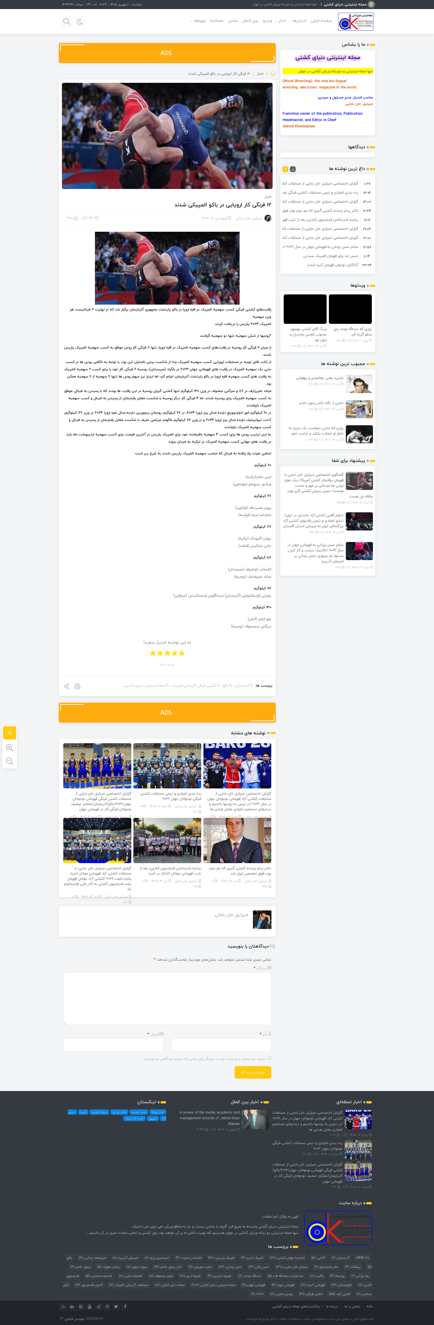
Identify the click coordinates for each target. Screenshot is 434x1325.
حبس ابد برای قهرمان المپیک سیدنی (330, 256)
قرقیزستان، (341, 1285)
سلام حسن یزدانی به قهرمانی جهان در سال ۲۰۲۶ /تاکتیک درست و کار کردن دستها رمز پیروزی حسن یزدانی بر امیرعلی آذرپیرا (315, 553)
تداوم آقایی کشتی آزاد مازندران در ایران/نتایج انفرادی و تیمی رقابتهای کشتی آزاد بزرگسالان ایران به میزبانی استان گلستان (313, 520)
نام (263, 1034)
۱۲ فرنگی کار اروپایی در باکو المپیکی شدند (223, 204)
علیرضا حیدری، (219, 1276)
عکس (233, 20)
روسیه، (337, 1276)
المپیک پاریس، (221, 1258)
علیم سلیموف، (161, 1276)
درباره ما (332, 1306)
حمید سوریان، (200, 1267)
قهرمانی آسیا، (313, 1285)
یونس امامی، (281, 1294)
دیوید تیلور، (136, 1267)
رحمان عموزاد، (108, 1267)
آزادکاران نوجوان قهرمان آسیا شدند (332, 265)
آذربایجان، (242, 685)
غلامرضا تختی (130, 1276)
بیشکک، (353, 1267)
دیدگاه (260, 968)
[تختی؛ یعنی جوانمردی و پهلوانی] (359, 383)
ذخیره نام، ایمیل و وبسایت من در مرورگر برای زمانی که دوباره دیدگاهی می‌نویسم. (205, 1058)
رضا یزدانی (360, 1276)
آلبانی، (318, 1258)
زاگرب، (316, 1276)
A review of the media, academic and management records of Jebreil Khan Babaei (210, 1118)
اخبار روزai (158, 1112)
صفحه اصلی (321, 20)
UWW (362, 1258)
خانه (370, 1306)
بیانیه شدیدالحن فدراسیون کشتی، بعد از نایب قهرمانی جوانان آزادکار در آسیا (170, 870)
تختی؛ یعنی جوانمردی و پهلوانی (320, 378)
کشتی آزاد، (339, 1294)
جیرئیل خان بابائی (249, 218)
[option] (328, 183)
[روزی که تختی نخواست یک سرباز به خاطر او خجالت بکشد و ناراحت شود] (359, 434)
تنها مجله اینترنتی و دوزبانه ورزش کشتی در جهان (285, 4)
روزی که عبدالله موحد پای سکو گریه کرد (353, 331)
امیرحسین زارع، (157, 1258)
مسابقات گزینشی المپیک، (128, 1285)
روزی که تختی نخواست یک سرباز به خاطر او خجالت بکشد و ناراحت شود (316, 431)
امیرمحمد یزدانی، (92, 1258)
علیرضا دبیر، (190, 1276)
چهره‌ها (200, 20)
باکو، (225, 685)
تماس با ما (352, 1306)
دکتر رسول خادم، (168, 1267)
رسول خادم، (81, 1267)
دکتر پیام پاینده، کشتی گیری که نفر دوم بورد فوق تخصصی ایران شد (240, 870)
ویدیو (267, 20)
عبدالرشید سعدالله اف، (285, 1276)
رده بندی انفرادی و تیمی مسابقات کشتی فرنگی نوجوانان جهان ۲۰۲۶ (170, 796)
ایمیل (152, 1034)
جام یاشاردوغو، (326, 1267)
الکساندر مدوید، (189, 1258)
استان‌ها (299, 20)
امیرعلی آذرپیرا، (125, 1258)
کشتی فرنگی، (310, 1294)
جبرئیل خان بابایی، (292, 1267)
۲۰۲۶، (257, 1294)
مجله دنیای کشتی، (170, 1285)
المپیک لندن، (252, 1258)
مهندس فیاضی (74, 1319)
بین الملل (250, 20)
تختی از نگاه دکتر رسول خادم (322, 403)
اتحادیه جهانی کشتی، (287, 1258)
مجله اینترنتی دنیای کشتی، (144, 685)
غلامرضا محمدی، (99, 1276)
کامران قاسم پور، (89, 1285)
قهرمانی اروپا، (283, 1285)
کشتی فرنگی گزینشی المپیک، (193, 685)
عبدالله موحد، (249, 1276)
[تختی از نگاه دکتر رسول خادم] (359, 409)
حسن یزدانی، (230, 1267)
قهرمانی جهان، (253, 1285)
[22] (97, 218)
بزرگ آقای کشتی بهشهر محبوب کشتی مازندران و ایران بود (308, 334)
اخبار (282, 20)
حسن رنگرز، (258, 1267)
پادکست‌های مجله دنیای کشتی (296, 1306)
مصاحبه (216, 20)
